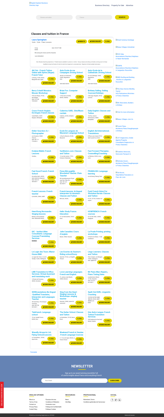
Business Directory (102, 5)
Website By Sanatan (130, 415)
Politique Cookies (51, 409)
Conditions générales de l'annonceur (94, 402)
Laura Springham (39, 40)
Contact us (32, 404)
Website (82, 41)
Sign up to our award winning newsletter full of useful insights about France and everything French (81, 374)
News (67, 399)
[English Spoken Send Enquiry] (127, 68)
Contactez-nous (50, 404)
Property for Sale (117, 5)
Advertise (129, 5)
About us (32, 399)
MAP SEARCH (89, 25)
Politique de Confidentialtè (53, 407)
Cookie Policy (33, 409)
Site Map (68, 402)
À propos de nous (51, 399)
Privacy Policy (33, 407)
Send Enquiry (96, 41)
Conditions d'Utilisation (52, 402)
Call (108, 41)
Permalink (33, 352)
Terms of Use (33, 402)
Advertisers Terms (89, 399)
